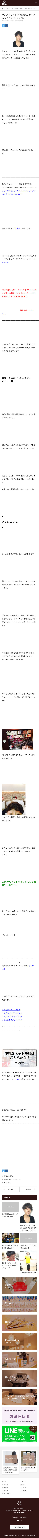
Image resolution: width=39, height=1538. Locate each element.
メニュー (23, 1482)
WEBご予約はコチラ (19, 1527)
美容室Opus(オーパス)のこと (16, 20)
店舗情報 (5, 1488)
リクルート (24, 1488)
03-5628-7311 (22, 1110)
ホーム (4, 1482)
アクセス (23, 1491)
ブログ (22, 1485)
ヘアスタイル (6, 1493)
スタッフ (5, 1491)
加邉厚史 (11, 1176)
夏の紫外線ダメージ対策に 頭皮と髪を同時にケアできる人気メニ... (10, 1470)
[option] (10, 1462)
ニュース (5, 1485)
